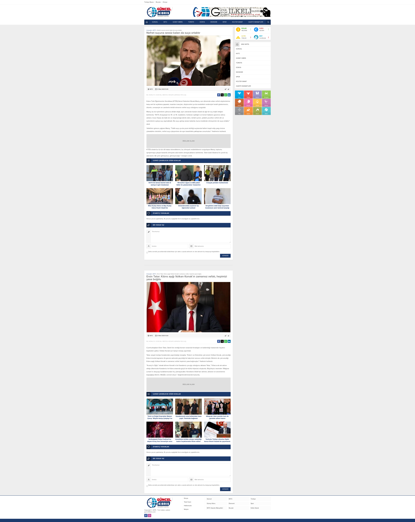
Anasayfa (149, 30)
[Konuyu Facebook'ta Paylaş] (218, 94)
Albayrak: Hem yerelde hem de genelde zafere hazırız (217, 417)
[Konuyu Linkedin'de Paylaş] (229, 94)
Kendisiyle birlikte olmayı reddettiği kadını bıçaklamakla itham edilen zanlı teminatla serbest (188, 441)
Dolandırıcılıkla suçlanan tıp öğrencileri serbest (188, 207)
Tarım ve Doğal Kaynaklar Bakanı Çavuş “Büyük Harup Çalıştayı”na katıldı (159, 418)
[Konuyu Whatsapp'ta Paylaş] (225, 94)
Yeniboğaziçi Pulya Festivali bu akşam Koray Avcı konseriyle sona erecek (159, 441)
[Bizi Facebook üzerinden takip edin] (146, 515)
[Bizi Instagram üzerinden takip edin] (149, 515)
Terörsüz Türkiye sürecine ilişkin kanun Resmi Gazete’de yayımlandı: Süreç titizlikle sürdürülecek (217, 441)
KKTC (154, 30)
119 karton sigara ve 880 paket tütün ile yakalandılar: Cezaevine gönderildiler (188, 185)
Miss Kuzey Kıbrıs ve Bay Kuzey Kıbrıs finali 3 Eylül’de (159, 207)
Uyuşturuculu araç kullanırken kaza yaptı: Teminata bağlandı (188, 417)
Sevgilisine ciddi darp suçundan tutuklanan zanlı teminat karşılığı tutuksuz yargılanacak (217, 208)
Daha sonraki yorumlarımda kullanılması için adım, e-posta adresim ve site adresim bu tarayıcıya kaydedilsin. (184, 252)
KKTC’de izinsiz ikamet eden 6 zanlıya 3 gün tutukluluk (160, 184)
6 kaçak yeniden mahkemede (217, 183)
